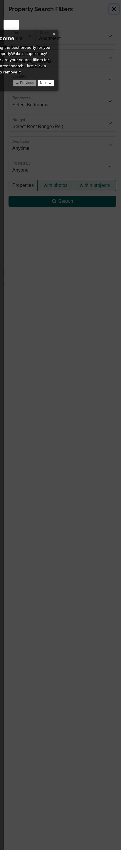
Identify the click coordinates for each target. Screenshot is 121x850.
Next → (46, 83)
